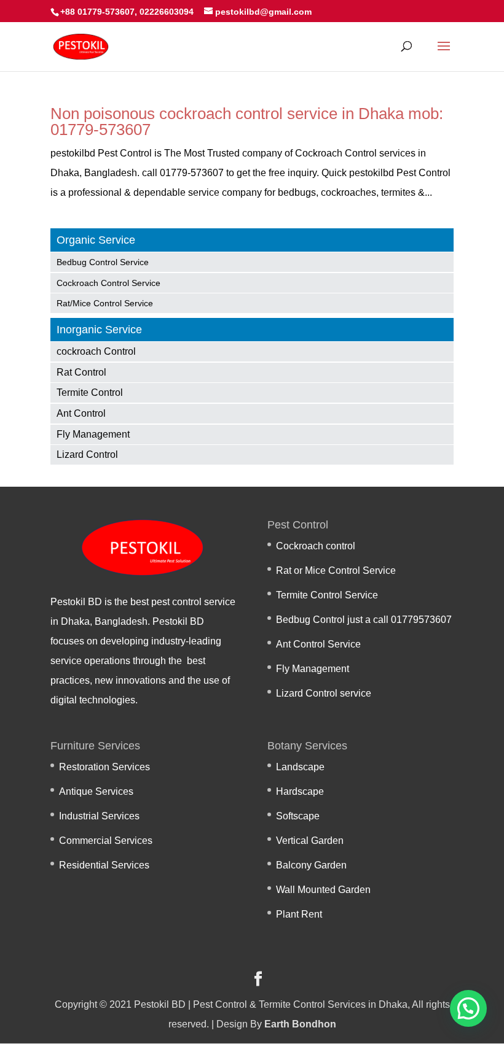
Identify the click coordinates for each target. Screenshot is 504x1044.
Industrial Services (99, 816)
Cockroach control (315, 546)
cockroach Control (96, 351)
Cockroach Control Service (108, 283)
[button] (468, 1008)
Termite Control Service (327, 595)
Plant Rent (299, 914)
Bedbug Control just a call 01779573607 (364, 619)
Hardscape (300, 791)
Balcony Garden (311, 865)
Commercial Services (105, 840)
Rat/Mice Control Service (105, 303)
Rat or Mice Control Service (336, 570)
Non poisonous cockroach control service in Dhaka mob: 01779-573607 (246, 121)
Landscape (300, 767)
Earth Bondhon (300, 1024)
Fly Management (93, 434)
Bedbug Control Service (103, 262)
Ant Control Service (318, 644)
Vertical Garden (310, 840)
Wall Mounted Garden (323, 889)
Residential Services (104, 865)
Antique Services (96, 791)
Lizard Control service (323, 693)
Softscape (298, 816)
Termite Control (90, 392)
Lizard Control (87, 454)
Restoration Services (104, 767)
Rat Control (81, 372)
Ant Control (81, 413)
